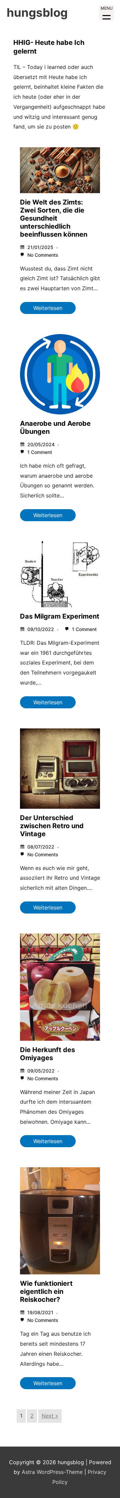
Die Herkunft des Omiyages (47, 1054)
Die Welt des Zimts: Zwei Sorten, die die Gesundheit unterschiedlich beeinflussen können (53, 218)
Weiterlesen (47, 308)
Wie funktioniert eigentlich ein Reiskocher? (46, 1291)
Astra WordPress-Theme (52, 1472)
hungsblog (37, 12)
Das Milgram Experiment (59, 616)
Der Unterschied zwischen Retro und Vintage (52, 826)
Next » (50, 1415)
